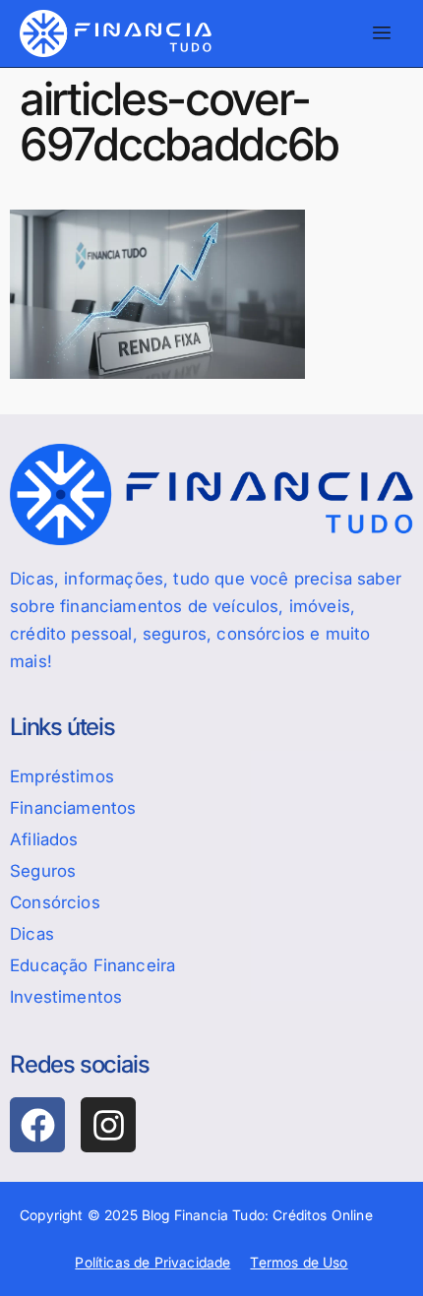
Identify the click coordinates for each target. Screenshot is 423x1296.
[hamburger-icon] (381, 33)
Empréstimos (62, 776)
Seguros (43, 871)
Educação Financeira (92, 965)
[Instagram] (108, 1124)
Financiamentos (73, 808)
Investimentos (66, 997)
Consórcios (55, 902)
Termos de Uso (298, 1262)
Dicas (32, 934)
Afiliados (44, 839)
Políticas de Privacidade (152, 1262)
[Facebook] (37, 1124)
